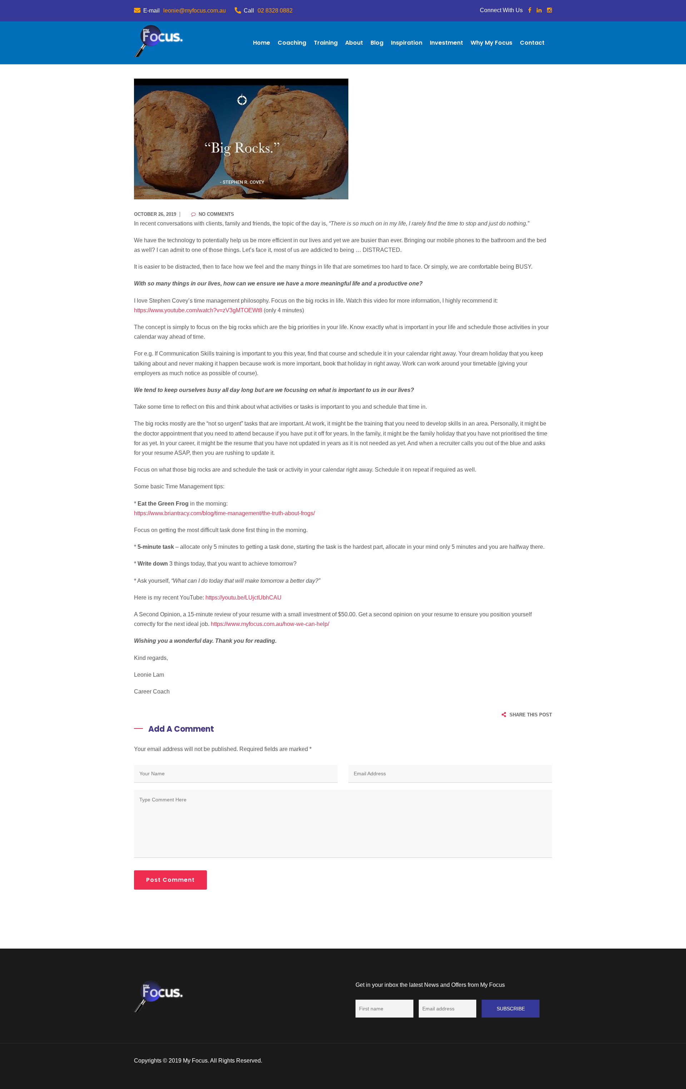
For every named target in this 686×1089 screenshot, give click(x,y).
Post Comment (170, 880)
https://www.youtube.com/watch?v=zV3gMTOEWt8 (199, 310)
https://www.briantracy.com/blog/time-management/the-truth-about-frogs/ (224, 513)
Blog (377, 43)
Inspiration (406, 43)
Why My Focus (491, 43)
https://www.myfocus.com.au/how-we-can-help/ (270, 624)
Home (261, 43)
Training (326, 43)
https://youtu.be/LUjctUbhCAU (243, 598)
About (354, 43)
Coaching (292, 43)
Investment (446, 43)
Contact (532, 43)
